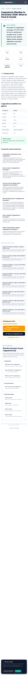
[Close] (25, 329)
